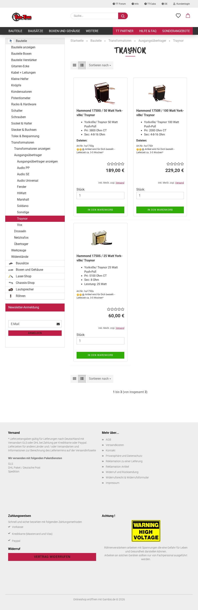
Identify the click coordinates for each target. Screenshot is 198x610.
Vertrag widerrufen (52, 557)
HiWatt (21, 193)
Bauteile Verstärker (24, 60)
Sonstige (23, 212)
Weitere (92, 31)
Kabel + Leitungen (23, 72)
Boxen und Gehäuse (64, 31)
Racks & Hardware (23, 104)
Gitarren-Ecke (20, 66)
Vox (19, 225)
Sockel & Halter (21, 123)
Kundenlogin (182, 4)
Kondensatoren (21, 92)
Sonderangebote (176, 31)
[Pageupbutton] (187, 604)
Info (136, 4)
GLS (10, 463)
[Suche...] (123, 16)
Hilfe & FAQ (147, 31)
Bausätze (35, 31)
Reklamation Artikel (117, 466)
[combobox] (100, 65)
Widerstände (19, 257)
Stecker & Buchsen (24, 130)
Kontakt (110, 450)
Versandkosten (115, 445)
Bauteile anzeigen (23, 47)
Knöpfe (16, 85)
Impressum (112, 482)
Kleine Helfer (19, 79)
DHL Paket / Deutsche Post (24, 467)
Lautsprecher (24, 289)
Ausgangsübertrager (28, 155)
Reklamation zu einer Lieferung (124, 461)
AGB (108, 439)
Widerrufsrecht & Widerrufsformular (127, 477)
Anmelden (35, 333)
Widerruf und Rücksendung (122, 472)
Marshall (23, 199)
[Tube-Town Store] (21, 17)
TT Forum (120, 4)
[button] (188, 16)
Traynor (22, 218)
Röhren (20, 296)
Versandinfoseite (86, 450)
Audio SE (23, 174)
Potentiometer (20, 98)
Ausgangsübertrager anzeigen (37, 161)
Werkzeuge (18, 250)
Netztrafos (21, 237)
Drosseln (20, 231)
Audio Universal (27, 180)
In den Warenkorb (100, 209)
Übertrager (21, 244)
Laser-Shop (23, 276)
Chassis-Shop (25, 283)
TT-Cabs (151, 4)
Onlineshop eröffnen (85, 599)
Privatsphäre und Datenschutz (124, 455)
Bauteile (15, 31)
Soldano (22, 206)
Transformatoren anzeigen (32, 149)
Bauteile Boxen (21, 53)
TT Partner (124, 31)
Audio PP (23, 168)
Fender (21, 187)
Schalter (16, 110)
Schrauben (18, 117)
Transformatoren (22, 142)
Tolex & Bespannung (25, 136)
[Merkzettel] (178, 16)
